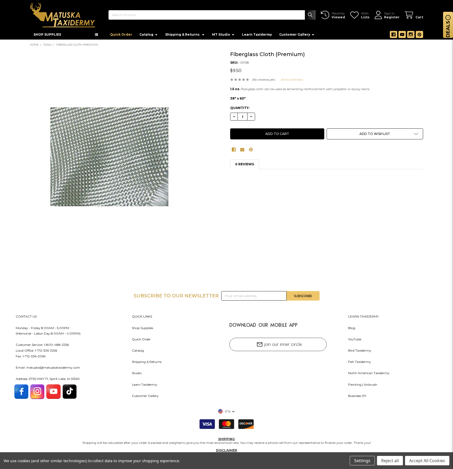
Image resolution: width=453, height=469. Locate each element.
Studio (137, 375)
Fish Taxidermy (359, 363)
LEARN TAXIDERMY (363, 318)
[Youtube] (402, 36)
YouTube (354, 341)
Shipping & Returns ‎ (182, 36)
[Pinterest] (419, 36)
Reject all (390, 460)
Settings (362, 460)
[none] (110, 158)
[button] (375, 135)
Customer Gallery (294, 36)
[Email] (242, 151)
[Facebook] (393, 36)
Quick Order (121, 36)
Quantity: (239, 109)
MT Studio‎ (221, 36)
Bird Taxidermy (359, 352)
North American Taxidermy (369, 375)
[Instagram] (410, 36)
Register (392, 17)
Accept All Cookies (427, 460)
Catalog (146, 36)
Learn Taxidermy (257, 36)
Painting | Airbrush (362, 386)
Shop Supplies (142, 329)
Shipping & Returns (146, 363)
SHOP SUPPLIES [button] (47, 36)
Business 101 (357, 397)
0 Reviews (244, 166)
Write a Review (292, 81)
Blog (351, 329)
